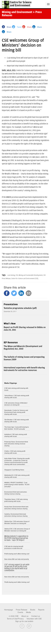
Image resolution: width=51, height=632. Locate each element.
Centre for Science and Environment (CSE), (24, 278)
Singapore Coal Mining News (14, 470)
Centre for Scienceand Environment (20, 4)
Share (8, 27)
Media (28, 612)
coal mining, (11, 275)
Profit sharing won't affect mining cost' (16, 554)
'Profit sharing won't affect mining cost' (17, 582)
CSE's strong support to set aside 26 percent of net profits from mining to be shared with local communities (16, 567)
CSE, (17, 275)
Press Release (21, 610)
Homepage (8, 610)
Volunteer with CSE (34, 619)
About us (24, 616)
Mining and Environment (17, 12)
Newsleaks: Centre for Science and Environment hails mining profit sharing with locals (16, 412)
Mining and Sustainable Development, (31, 275)
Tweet (19, 27)
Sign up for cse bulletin (24, 621)
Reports (41, 610)
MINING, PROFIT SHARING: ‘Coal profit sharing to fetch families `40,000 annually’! (16, 484)
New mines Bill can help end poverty (16, 559)
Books (32, 610)
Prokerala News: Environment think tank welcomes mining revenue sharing (16, 444)
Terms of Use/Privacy (15, 619)
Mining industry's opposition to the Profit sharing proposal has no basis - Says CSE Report (16, 538)
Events (20, 612)
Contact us (35, 616)
